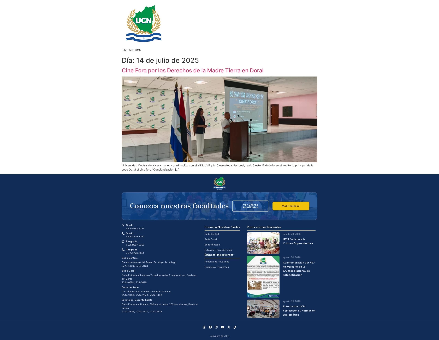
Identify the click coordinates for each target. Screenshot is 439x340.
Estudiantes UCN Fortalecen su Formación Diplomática (299, 311)
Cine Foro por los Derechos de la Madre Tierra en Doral (193, 70)
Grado (129, 225)
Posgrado (132, 241)
